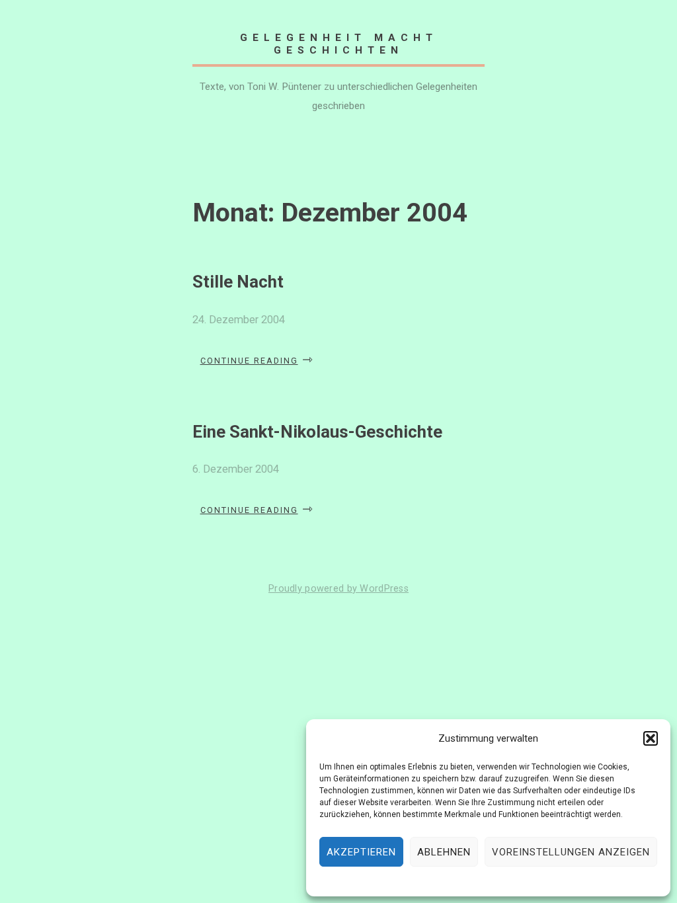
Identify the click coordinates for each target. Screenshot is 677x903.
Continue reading (257, 361)
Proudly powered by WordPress (338, 588)
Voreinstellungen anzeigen (571, 852)
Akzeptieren (361, 852)
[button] (650, 738)
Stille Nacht (238, 282)
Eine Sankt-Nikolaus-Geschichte (317, 432)
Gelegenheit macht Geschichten (339, 44)
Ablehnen (444, 852)
